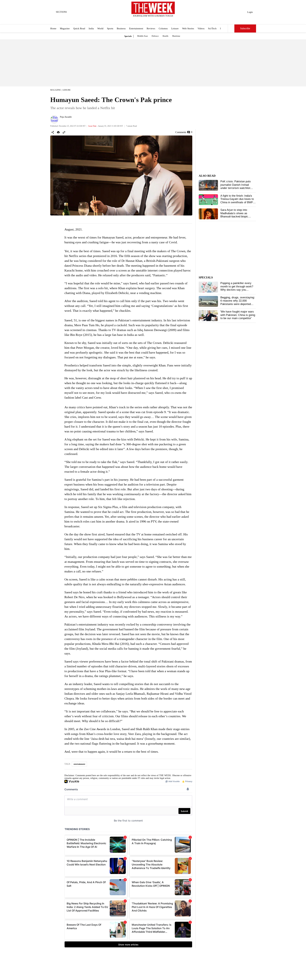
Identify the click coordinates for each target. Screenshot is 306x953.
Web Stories (188, 28)
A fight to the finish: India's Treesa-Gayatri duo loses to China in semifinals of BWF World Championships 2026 (237, 200)
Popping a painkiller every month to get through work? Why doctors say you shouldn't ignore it (236, 288)
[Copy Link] (64, 132)
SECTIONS (61, 12)
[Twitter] (145, 20)
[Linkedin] (161, 20)
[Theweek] (153, 8)
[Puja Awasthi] (54, 119)
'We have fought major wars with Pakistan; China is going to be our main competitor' (237, 315)
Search (231, 28)
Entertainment (136, 28)
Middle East (142, 36)
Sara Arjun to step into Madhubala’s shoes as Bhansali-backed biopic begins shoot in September (236, 214)
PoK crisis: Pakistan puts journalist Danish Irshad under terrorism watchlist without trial (235, 186)
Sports (110, 28)
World (100, 28)
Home (53, 28)
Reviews (151, 28)
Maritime (176, 36)
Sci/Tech (212, 28)
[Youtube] (156, 20)
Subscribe (245, 28)
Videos (201, 28)
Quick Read (79, 28)
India (91, 28)
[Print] (58, 132)
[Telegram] (166, 20)
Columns (163, 28)
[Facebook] (140, 20)
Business (121, 28)
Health (165, 36)
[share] (52, 132)
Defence (155, 36)
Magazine (65, 28)
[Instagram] (150, 20)
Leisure (175, 28)
